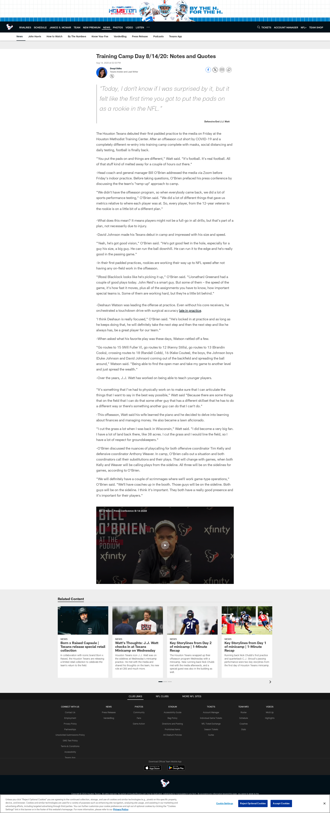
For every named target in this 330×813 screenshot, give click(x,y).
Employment (70, 718)
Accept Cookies (281, 803)
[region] (165, 803)
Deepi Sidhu (116, 68)
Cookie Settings (224, 803)
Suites (211, 735)
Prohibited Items (172, 729)
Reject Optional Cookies (253, 803)
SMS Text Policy (70, 740)
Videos (269, 706)
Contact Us (70, 712)
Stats (243, 729)
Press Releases (109, 712)
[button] (165, 545)
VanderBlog (108, 718)
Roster (244, 712)
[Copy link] (229, 70)
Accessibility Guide (172, 712)
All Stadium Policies (172, 735)
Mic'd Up (270, 712)
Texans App (70, 757)
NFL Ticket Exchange (211, 723)
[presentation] (271, 682)
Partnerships (70, 729)
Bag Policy (172, 718)
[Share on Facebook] (208, 71)
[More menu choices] (148, 27)
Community (139, 712)
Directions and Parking (172, 723)
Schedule (243, 718)
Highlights (269, 718)
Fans (139, 718)
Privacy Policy (70, 723)
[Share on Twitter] (215, 71)
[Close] (324, 803)
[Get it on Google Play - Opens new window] (176, 769)
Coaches (244, 723)
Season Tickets (211, 729)
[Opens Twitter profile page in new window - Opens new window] (112, 76)
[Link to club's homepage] (10, 27)
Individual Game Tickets (211, 718)
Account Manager (211, 712)
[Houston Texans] (165, 784)
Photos (139, 706)
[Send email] (222, 71)
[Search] (258, 27)
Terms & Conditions (70, 746)
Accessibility (70, 752)
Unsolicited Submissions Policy (70, 735)
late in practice (190, 310)
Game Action (139, 723)
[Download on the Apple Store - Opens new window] (152, 768)
